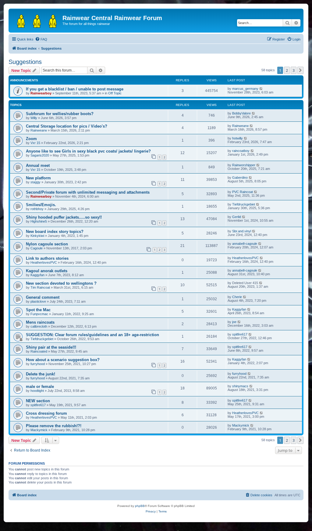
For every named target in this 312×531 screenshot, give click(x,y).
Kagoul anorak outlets (46, 271)
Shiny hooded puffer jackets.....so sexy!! (64, 217)
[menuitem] (41, 39)
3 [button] (293, 70)
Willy (33, 118)
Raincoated (38, 351)
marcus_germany (245, 88)
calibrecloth (38, 326)
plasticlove (38, 301)
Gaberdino (240, 177)
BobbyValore (241, 113)
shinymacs (240, 386)
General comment (42, 297)
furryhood (37, 364)
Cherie (237, 297)
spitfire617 (239, 334)
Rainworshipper (243, 165)
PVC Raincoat (242, 192)
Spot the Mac (38, 310)
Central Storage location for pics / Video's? (66, 126)
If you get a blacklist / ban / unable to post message (74, 89)
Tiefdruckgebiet (243, 204)
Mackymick (39, 430)
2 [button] (287, 70)
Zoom (31, 138)
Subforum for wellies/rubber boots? (60, 113)
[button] (300, 70)
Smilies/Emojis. (41, 204)
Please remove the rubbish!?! (53, 426)
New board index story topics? (54, 231)
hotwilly (237, 138)
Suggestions (25, 61)
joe (234, 322)
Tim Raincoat (40, 287)
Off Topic (115, 93)
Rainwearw (38, 130)
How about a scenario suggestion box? (63, 359)
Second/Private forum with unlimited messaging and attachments (88, 192)
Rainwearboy (40, 93)
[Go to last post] (261, 88)
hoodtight (37, 390)
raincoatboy (241, 151)
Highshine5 (38, 221)
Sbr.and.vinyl (241, 231)
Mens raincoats (40, 322)
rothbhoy (37, 209)
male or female (40, 386)
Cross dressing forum (46, 413)
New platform (38, 178)
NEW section (38, 401)
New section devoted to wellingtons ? (61, 283)
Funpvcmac (39, 314)
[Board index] (36, 20)
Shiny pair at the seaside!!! (51, 347)
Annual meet (38, 165)
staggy (35, 182)
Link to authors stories (47, 258)
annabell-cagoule (244, 243)
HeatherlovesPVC (43, 262)
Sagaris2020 (39, 155)
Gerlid (236, 217)
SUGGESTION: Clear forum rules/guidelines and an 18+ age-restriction (92, 334)
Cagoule (36, 248)
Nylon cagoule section (47, 244)
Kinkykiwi (37, 235)
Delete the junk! (40, 374)
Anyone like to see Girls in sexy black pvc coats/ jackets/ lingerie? (88, 151)
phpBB (140, 506)
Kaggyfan (37, 275)
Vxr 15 (35, 143)
